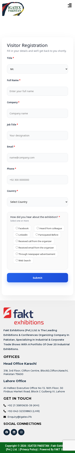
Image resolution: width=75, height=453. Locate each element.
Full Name (13, 80)
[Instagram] (21, 432)
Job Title (12, 125)
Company (12, 102)
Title (10, 58)
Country (12, 191)
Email (10, 147)
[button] (62, 5)
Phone (11, 169)
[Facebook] (6, 432)
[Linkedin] (14, 432)
